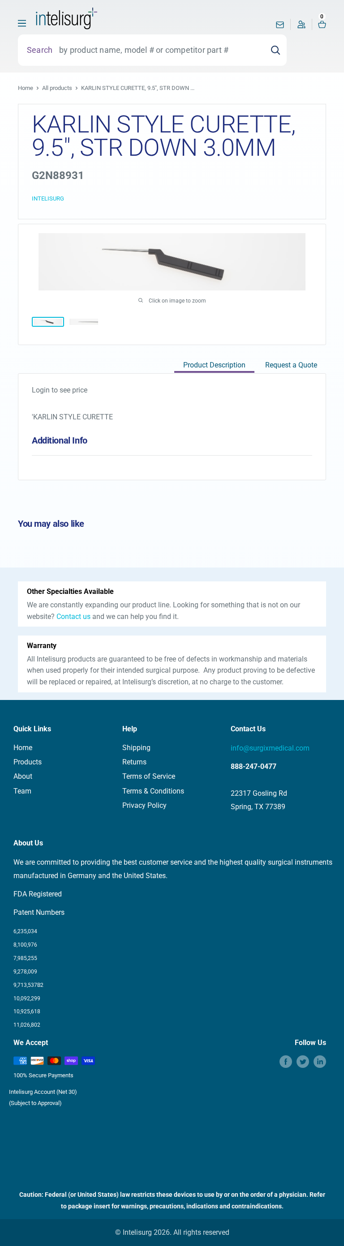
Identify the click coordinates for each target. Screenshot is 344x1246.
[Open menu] (22, 23)
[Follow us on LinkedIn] (320, 1061)
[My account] (301, 26)
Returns (134, 762)
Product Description (214, 365)
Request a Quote (291, 365)
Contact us (73, 616)
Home (25, 88)
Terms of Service (148, 776)
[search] (158, 50)
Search (39, 50)
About (22, 776)
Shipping (136, 747)
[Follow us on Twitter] (303, 1061)
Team (22, 791)
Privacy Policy (144, 805)
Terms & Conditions (153, 791)
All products (57, 88)
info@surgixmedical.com (270, 748)
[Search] (275, 50)
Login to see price (59, 390)
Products (27, 762)
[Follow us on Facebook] (286, 1061)
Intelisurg (48, 198)
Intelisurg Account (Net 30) (43, 1091)
